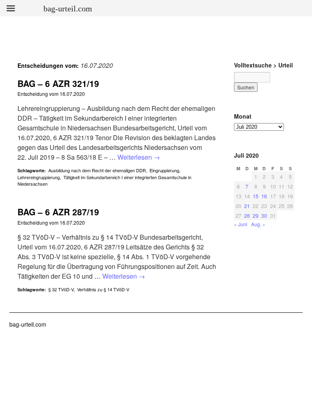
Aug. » (258, 224)
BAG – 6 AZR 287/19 (58, 212)
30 (264, 215)
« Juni (240, 224)
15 (255, 196)
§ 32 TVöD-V (61, 289)
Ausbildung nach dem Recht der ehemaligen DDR (97, 170)
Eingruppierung (164, 170)
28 (247, 215)
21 (247, 206)
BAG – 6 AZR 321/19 (58, 83)
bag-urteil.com (27, 324)
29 (255, 215)
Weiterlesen (138, 157)
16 (264, 196)
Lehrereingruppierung (38, 177)
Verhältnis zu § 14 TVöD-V (103, 289)
